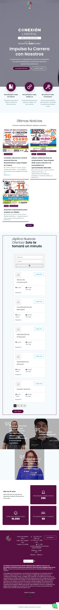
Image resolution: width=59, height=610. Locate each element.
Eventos (34, 154)
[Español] (57, 608)
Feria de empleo (8, 154)
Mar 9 (52, 170)
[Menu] (29, 8)
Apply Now (39, 274)
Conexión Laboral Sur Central (13, 167)
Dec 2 (24, 214)
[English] (55, 608)
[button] (54, 605)
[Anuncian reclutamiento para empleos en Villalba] (16, 192)
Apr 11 (24, 167)
